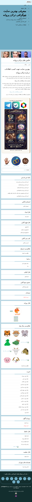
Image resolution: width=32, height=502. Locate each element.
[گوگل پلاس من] (3, 478)
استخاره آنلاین (22, 18)
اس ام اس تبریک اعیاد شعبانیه (22, 187)
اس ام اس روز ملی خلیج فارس (22, 190)
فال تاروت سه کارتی (24, 387)
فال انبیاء (26, 216)
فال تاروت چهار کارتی (24, 390)
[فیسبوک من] (20, 478)
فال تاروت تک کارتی (24, 384)
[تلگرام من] (24, 478)
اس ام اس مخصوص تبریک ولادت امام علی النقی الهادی (18, 193)
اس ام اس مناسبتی (21, 21)
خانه (25, 5)
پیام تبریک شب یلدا (24, 444)
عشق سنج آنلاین (25, 286)
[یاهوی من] (29, 478)
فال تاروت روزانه (25, 376)
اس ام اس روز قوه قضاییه (23, 184)
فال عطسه (26, 456)
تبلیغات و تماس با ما (21, 24)
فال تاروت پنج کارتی (24, 392)
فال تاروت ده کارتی (24, 401)
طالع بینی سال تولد (24, 365)
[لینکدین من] (13, 481)
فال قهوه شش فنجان (24, 232)
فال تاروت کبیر (25, 378)
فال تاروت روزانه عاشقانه (23, 406)
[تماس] (11, 478)
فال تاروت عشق (25, 404)
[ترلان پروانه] (16, 54)
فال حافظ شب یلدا (24, 441)
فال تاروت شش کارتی (24, 395)
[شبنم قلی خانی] (6, 54)
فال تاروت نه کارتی (24, 398)
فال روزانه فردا (25, 466)
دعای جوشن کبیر (25, 263)
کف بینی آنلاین (25, 242)
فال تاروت (26, 412)
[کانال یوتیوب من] (18, 481)
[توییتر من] (7, 478)
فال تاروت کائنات (25, 381)
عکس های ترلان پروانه (21, 60)
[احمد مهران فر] (26, 54)
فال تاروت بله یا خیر (24, 409)
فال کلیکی (26, 276)
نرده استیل (26, 422)
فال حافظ (23, 8)
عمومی (25, 169)
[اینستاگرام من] (16, 478)
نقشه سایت (11, 491)
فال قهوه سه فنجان (24, 229)
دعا (27, 266)
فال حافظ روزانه (25, 438)
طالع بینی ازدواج (25, 253)
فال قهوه (26, 226)
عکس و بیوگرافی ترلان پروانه (16, 91)
